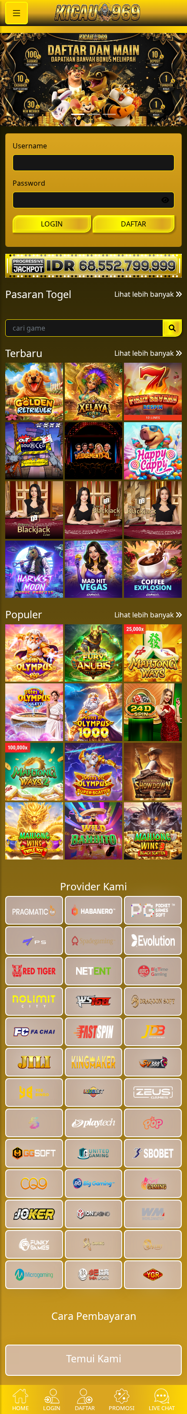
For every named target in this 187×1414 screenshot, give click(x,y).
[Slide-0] (77, 136)
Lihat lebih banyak (145, 316)
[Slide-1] (93, 136)
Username (30, 168)
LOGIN (52, 246)
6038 (139, 350)
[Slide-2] (109, 136)
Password (29, 205)
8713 (82, 350)
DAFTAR (133, 246)
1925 (28, 350)
